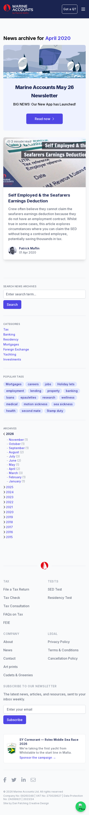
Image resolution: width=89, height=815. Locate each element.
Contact (9, 658)
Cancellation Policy (63, 658)
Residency (10, 339)
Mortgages (11, 344)
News (7, 650)
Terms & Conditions (63, 650)
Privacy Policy (59, 642)
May (12, 464)
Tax (5, 329)
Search (12, 304)
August (14, 452)
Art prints (10, 667)
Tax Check (11, 598)
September (17, 448)
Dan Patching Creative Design (30, 803)
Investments (12, 359)
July (12, 456)
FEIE (6, 623)
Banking (9, 334)
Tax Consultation (16, 606)
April (12, 469)
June (12, 460)
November (16, 439)
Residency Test (60, 598)
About (8, 642)
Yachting (9, 354)
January (15, 481)
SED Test (55, 589)
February (15, 477)
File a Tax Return (16, 589)
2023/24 (28, 799)
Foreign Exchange (16, 349)
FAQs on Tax (13, 614)
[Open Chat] (81, 806)
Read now (42, 119)
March (13, 473)
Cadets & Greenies (18, 675)
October (14, 444)
